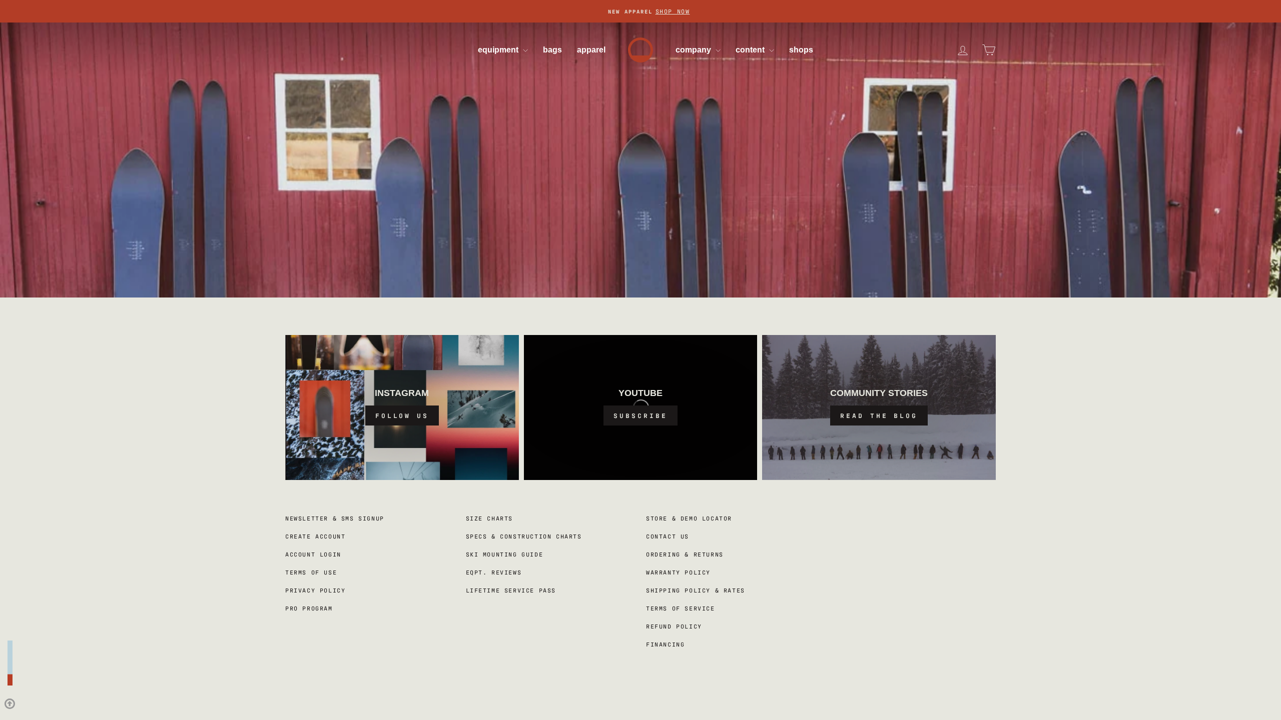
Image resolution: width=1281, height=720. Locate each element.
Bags (552, 50)
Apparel (591, 50)
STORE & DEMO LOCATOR (689, 518)
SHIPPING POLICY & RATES (695, 590)
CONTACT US (667, 536)
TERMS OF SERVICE (680, 608)
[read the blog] (879, 407)
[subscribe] (641, 407)
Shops (801, 50)
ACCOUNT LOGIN (313, 554)
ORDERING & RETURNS (685, 554)
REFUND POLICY (674, 626)
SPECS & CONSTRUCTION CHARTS (524, 536)
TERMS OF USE (311, 572)
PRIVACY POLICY (315, 590)
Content (751, 50)
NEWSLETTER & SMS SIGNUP (334, 518)
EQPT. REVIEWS (494, 572)
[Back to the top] (10, 670)
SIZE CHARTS (489, 518)
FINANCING (665, 644)
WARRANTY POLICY (678, 572)
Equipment (499, 50)
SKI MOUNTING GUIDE (504, 554)
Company (694, 50)
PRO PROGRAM (309, 608)
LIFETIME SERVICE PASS (511, 590)
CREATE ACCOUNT (315, 536)
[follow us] (402, 407)
